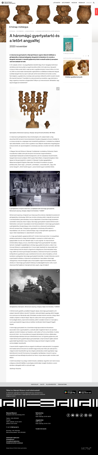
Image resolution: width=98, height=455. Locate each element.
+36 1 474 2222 (21, 432)
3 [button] (88, 57)
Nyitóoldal (12, 31)
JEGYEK (96, 12)
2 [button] (85, 57)
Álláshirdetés (51, 384)
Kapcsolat (34, 384)
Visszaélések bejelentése (12, 441)
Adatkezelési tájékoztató (12, 437)
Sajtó (42, 384)
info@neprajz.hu (14, 427)
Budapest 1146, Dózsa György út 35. (15, 415)
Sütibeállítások (10, 439)
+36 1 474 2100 (15, 418)
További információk (41, 429)
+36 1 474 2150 (16, 430)
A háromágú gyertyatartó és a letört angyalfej (47, 31)
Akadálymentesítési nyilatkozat (14, 443)
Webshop (82, 2)
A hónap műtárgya (29, 31)
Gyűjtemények (20, 31)
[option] (76, 47)
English (89, 2)
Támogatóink (62, 384)
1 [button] (83, 57)
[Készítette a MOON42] (86, 448)
